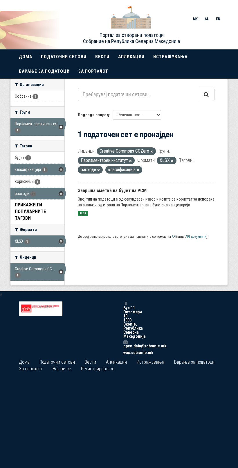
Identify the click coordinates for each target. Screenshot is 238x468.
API (174, 237)
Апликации (131, 56)
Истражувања (170, 56)
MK (195, 19)
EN (218, 19)
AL (207, 19)
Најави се (62, 368)
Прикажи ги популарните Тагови (30, 211)
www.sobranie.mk (125, 353)
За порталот (93, 71)
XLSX (83, 213)
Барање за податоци (44, 71)
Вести (102, 56)
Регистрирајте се (97, 368)
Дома (25, 56)
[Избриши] (151, 151)
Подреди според (93, 114)
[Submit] (206, 94)
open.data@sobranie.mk (125, 346)
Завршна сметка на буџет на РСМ (112, 190)
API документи (195, 237)
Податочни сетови (63, 56)
